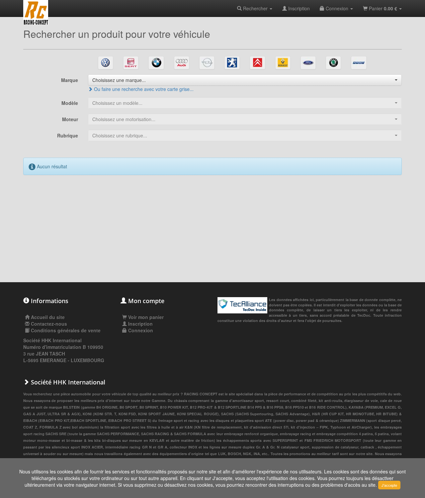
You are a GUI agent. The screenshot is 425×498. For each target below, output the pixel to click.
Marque (69, 80)
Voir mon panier (145, 317)
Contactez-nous (49, 323)
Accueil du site (48, 317)
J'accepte (389, 485)
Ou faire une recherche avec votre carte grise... (143, 89)
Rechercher (255, 8)
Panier (382, 8)
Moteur (70, 119)
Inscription (298, 8)
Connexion (337, 8)
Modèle (69, 103)
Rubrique (67, 135)
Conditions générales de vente (66, 330)
